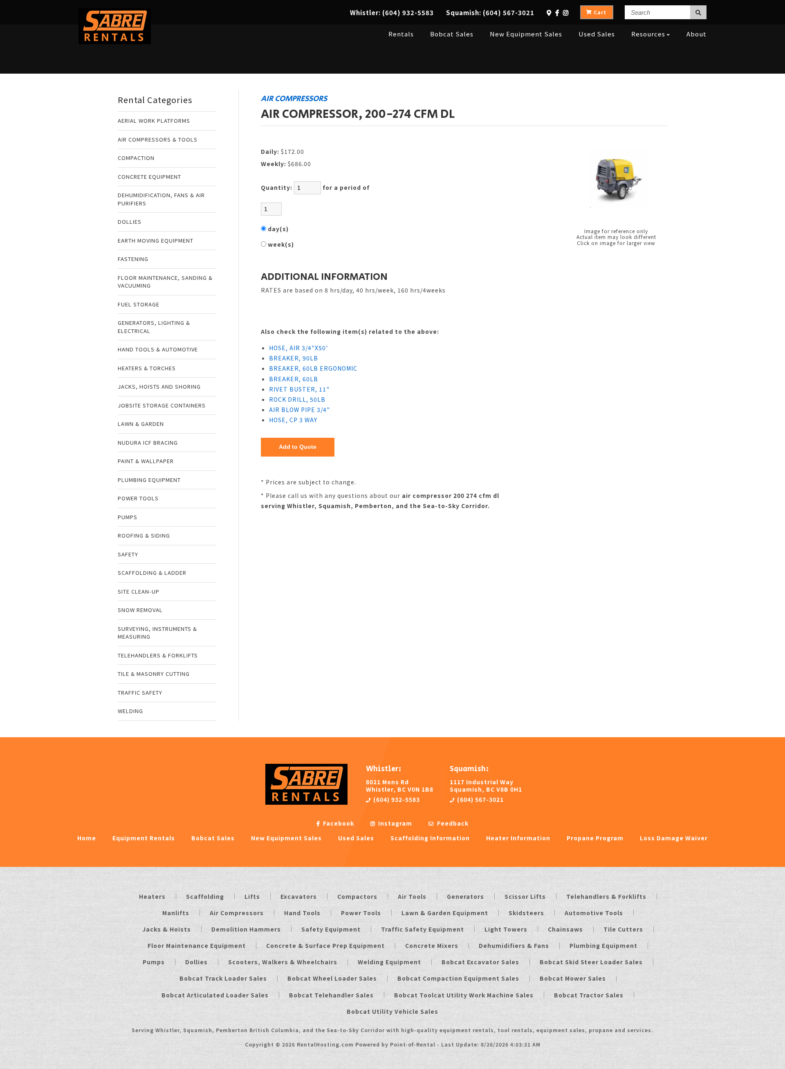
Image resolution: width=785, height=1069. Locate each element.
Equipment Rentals (143, 838)
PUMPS (127, 517)
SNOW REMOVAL (140, 610)
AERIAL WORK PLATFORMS (154, 120)
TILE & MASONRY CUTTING (154, 673)
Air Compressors (237, 913)
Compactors (357, 896)
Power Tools (361, 913)
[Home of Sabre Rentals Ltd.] (306, 802)
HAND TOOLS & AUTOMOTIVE (158, 349)
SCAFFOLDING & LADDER (152, 572)
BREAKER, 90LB (293, 358)
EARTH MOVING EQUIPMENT (155, 240)
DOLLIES (129, 221)
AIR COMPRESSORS (294, 98)
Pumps (154, 962)
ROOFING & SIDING (144, 535)
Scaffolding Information (430, 838)
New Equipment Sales (526, 33)
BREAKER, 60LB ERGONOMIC (313, 368)
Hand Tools (302, 913)
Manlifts (175, 913)
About (696, 33)
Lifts (252, 896)
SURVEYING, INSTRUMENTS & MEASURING (157, 633)
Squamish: (490, 12)
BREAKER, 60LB (293, 379)
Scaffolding (205, 896)
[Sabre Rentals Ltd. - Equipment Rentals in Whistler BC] (114, 41)
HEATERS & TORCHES (147, 368)
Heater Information (518, 838)
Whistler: (392, 12)
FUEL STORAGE (138, 304)
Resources (648, 33)
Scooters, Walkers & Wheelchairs (282, 962)
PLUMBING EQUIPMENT (149, 480)
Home (86, 838)
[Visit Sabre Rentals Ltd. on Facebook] (557, 12)
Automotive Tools (594, 913)
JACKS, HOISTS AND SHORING (159, 386)
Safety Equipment (331, 929)
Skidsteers (526, 913)
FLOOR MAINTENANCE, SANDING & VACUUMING (165, 282)
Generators (465, 896)
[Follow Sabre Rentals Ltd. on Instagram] (566, 12)
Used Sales (597, 33)
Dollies (196, 962)
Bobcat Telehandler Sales (331, 995)
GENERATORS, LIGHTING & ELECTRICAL (154, 327)
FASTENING (133, 259)
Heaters (152, 896)
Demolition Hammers (246, 929)
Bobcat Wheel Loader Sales (332, 978)
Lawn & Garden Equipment (444, 913)
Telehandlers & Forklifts (606, 896)
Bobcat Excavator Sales (480, 962)
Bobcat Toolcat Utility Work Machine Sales (464, 995)
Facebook (337, 823)
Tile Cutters (623, 929)
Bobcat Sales (451, 33)
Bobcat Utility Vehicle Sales (392, 1011)
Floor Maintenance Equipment (197, 945)
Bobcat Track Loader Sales (223, 978)
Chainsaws (565, 929)
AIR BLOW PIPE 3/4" (299, 409)
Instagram (394, 823)
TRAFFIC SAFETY (140, 692)
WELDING (130, 711)
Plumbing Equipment (603, 945)
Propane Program (595, 838)
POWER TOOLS (138, 498)
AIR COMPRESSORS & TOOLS (157, 139)
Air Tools (412, 896)
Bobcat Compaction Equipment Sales (458, 978)
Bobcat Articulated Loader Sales (215, 995)
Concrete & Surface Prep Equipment (325, 945)
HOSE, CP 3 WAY (293, 420)
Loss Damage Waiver (674, 838)
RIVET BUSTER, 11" (299, 389)
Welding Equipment (389, 962)
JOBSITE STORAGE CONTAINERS (162, 405)
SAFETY (128, 554)
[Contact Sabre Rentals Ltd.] (549, 12)
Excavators (298, 896)
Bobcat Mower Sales (573, 978)
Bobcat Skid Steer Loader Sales (591, 962)
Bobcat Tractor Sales (589, 995)
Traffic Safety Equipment (422, 929)
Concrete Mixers (431, 945)
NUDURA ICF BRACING (148, 442)
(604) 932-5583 (396, 799)
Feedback (452, 823)
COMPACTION (136, 158)
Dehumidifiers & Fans (514, 945)
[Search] (698, 12)
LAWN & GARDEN (141, 424)
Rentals (401, 33)
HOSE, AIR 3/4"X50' (298, 348)
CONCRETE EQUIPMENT (149, 176)
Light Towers (505, 929)
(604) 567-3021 (479, 799)
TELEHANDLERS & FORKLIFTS (158, 655)
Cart (600, 12)
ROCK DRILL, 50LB (297, 399)
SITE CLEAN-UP (138, 591)
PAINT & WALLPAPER (146, 461)
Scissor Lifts (525, 896)
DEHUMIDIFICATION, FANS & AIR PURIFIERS (161, 199)
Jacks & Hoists (166, 929)
